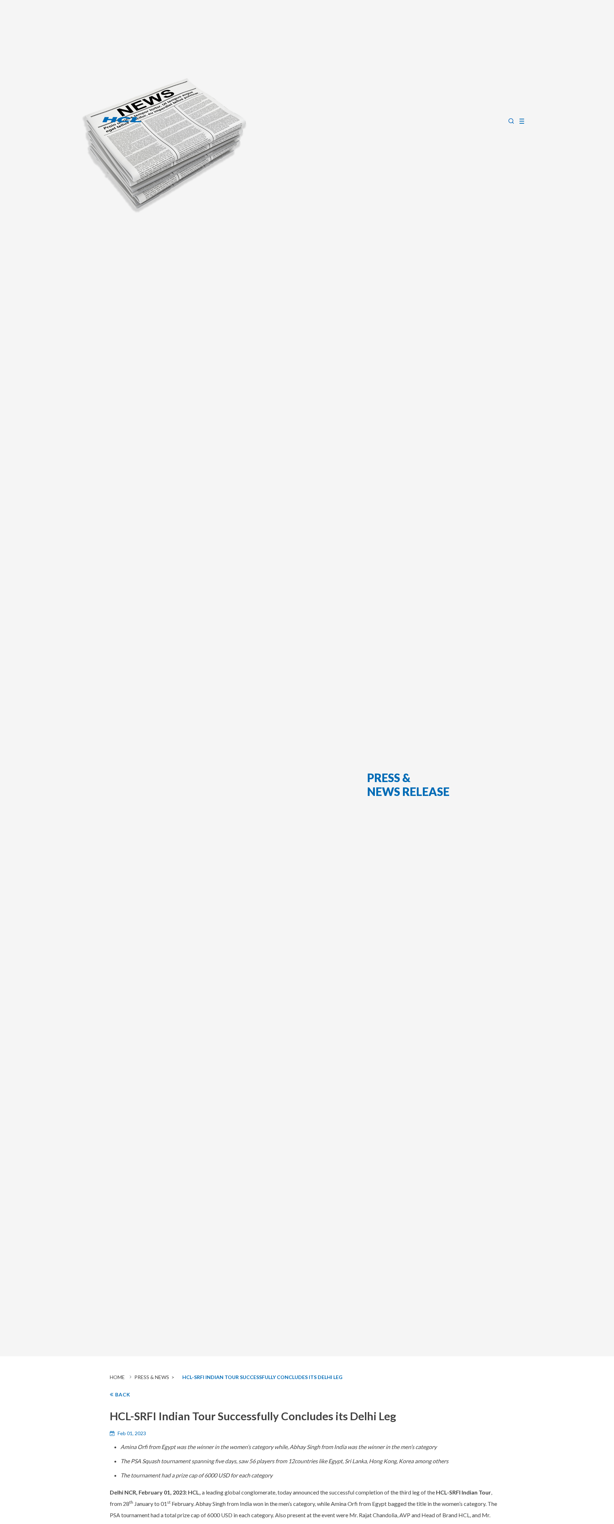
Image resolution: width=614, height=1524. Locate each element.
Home (117, 1377)
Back (122, 1394)
